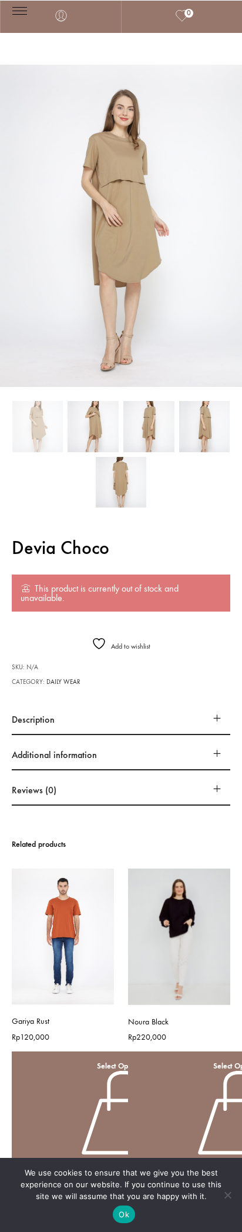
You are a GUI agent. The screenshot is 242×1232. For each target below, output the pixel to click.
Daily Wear (63, 682)
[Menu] (19, 10)
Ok (124, 1214)
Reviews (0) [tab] (34, 790)
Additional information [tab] (54, 754)
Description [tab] (33, 719)
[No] (227, 1195)
